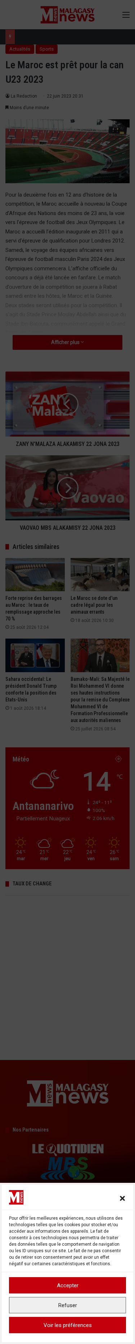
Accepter (67, 1285)
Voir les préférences (68, 1325)
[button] (122, 1198)
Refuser (67, 1305)
